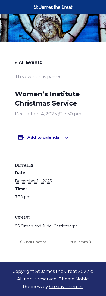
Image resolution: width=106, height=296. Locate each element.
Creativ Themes (66, 286)
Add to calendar (44, 137)
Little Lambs (78, 242)
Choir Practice (34, 242)
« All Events (28, 62)
